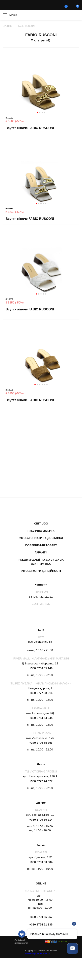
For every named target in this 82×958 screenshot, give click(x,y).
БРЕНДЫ (7, 26)
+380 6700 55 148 (41, 668)
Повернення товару (41, 545)
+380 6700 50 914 (41, 819)
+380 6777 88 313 (41, 693)
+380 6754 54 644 (41, 718)
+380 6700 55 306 (41, 742)
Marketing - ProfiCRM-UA (37, 953)
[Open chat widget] (72, 948)
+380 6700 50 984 (41, 862)
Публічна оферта (41, 530)
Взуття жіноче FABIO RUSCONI (30, 128)
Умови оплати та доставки (41, 538)
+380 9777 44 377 (41, 781)
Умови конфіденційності (41, 570)
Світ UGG (41, 523)
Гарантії (41, 552)
